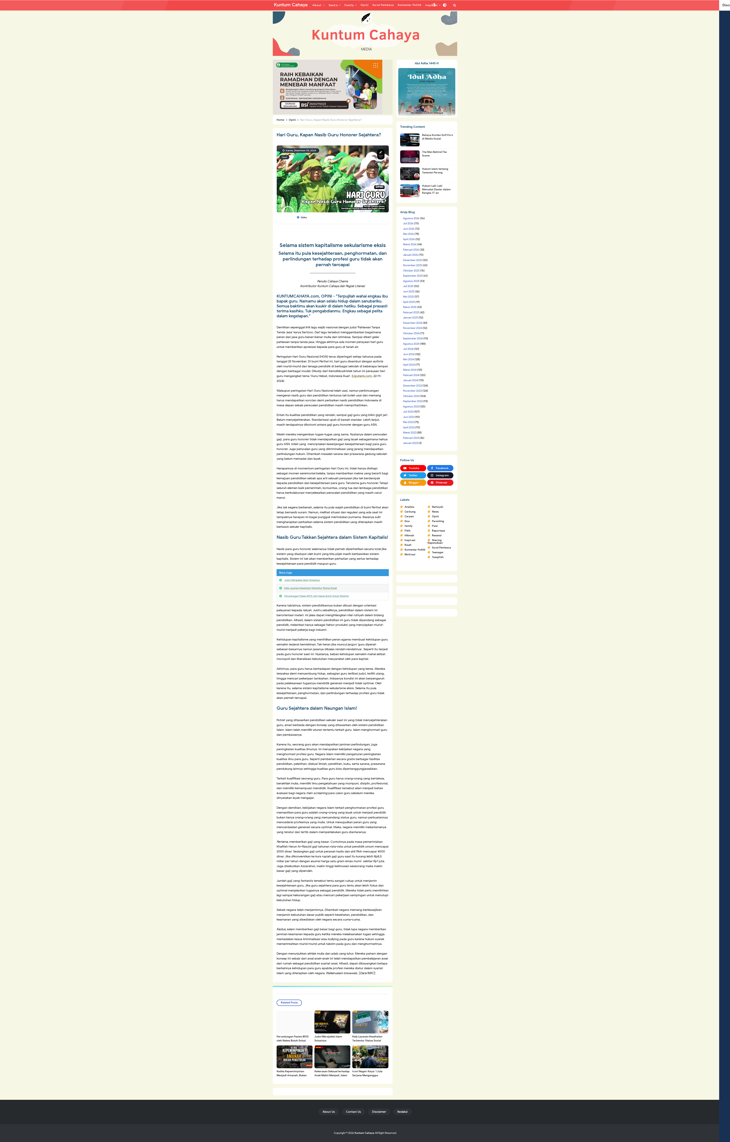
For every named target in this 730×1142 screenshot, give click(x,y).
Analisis (409, 507)
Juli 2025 (408, 286)
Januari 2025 (410, 317)
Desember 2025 (412, 260)
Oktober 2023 (411, 396)
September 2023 (413, 401)
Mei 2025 (408, 296)
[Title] (365, 33)
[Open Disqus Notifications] (433, 5)
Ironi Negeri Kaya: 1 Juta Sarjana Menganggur (367, 1073)
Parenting (438, 521)
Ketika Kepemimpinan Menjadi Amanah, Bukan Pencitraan (292, 1075)
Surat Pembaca (441, 547)
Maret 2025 (410, 307)
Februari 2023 (411, 438)
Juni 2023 (408, 417)
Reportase (438, 530)
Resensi (437, 535)
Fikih (407, 530)
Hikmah (409, 535)
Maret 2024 (410, 369)
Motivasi (410, 554)
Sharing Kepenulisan (435, 541)
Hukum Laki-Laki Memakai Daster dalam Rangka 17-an (436, 189)
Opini (284, 157)
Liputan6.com (362, 376)
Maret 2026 (410, 244)
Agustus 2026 (411, 218)
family (409, 526)
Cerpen (409, 516)
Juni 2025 (408, 291)
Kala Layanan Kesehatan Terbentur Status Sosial (310, 588)
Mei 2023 (408, 422)
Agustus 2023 (411, 406)
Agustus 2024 (411, 343)
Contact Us (353, 1111)
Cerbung (410, 511)
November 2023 (412, 390)
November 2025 (412, 265)
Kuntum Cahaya (364, 1133)
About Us (329, 1111)
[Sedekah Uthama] (327, 87)
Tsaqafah (438, 557)
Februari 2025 (411, 312)
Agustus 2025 (411, 281)
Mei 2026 (408, 234)
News (435, 511)
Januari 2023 (410, 443)
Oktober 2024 (411, 333)
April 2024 (409, 364)
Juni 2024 (408, 354)
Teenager (438, 552)
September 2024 (413, 338)
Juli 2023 (408, 411)
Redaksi (402, 1111)
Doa (407, 521)
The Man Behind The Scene (434, 153)
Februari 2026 (411, 249)
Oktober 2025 (411, 270)
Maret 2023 (409, 432)
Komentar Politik (415, 549)
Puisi (435, 526)
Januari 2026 (410, 254)
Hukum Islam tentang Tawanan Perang (435, 170)
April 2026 (409, 239)
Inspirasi (410, 540)
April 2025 (409, 302)
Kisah (408, 545)
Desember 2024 (412, 323)
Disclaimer (379, 1111)
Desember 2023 (412, 385)
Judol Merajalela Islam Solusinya (302, 580)
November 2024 (412, 328)
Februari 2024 (411, 375)
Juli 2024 (408, 349)
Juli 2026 (408, 223)
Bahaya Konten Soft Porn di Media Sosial (437, 136)
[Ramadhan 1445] (426, 92)
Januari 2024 (410, 380)
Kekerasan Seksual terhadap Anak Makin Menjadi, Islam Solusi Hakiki (332, 1075)
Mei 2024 (408, 359)
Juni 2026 (408, 228)
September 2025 (413, 275)
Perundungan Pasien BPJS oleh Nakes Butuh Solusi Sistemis (316, 596)
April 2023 (409, 427)
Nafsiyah (437, 507)
